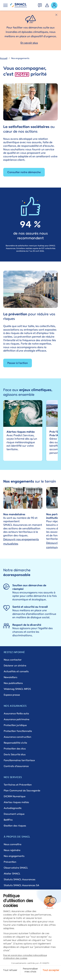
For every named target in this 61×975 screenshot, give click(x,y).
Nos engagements (14, 855)
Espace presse (12, 694)
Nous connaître (12, 844)
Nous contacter (13, 659)
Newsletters (10, 677)
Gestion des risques (15, 825)
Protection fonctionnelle (18, 731)
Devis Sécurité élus (15, 754)
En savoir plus (29, 42)
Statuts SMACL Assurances (19, 879)
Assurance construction (17, 736)
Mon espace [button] (54, 5)
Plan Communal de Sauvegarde (22, 790)
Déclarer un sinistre (15, 665)
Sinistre (47, 4)
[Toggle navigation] (5, 5)
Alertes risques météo (16, 802)
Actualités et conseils (16, 671)
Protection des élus (15, 748)
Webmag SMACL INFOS (17, 688)
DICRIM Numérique (14, 796)
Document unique (14, 813)
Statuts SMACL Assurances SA (21, 885)
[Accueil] (18, 5)
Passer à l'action (17, 363)
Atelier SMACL (12, 873)
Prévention (10, 861)
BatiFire (8, 819)
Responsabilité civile (15, 742)
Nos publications (13, 683)
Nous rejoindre (12, 850)
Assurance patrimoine (16, 719)
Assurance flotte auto (16, 713)
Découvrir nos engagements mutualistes (21, 541)
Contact (40, 4)
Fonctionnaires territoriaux (19, 760)
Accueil (3, 58)
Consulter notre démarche (24, 172)
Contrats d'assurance (16, 766)
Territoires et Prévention (18, 784)
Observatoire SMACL (16, 867)
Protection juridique (15, 725)
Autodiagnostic (13, 808)
